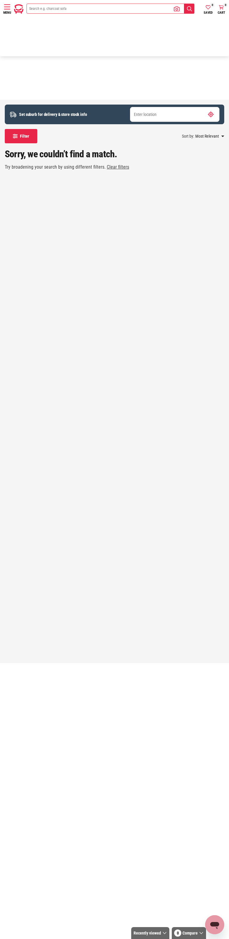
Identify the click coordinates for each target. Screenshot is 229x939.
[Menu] (7, 7)
